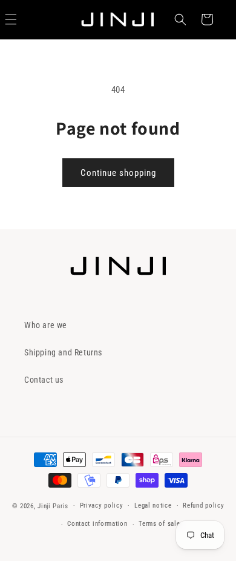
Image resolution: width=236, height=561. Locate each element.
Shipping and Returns (63, 352)
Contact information (97, 524)
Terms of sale (159, 524)
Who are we (45, 325)
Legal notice (152, 505)
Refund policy (203, 505)
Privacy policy (101, 505)
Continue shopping (118, 172)
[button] (180, 19)
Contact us (44, 380)
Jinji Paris (53, 505)
